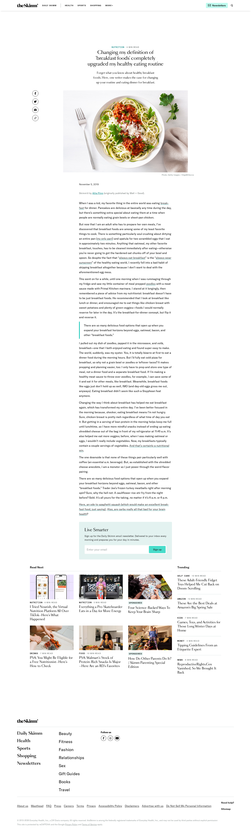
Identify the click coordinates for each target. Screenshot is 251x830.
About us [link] (22, 806)
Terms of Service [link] (89, 824)
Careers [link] (69, 806)
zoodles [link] (151, 283)
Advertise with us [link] (152, 806)
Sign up (157, 549)
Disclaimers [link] (132, 806)
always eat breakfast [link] (132, 257)
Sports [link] (82, 5)
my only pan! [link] (105, 238)
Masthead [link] (37, 806)
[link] (27, 5)
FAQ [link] (48, 806)
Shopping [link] (95, 5)
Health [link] (69, 5)
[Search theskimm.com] (232, 5)
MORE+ (109, 5)
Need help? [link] (227, 802)
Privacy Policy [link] (71, 824)
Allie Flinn (97, 193)
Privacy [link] (91, 806)
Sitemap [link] (226, 809)
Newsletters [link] (29, 764)
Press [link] (57, 806)
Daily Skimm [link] (49, 5)
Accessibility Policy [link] (110, 806)
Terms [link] (80, 806)
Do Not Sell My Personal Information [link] (188, 806)
